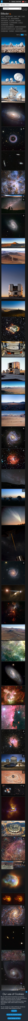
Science (13, 1)
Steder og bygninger (20, 26)
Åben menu (5, 5)
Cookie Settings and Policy (14, 1018)
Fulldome (11, 20)
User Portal (18, 1)
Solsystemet (19, 29)
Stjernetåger (4, 24)
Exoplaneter (4, 20)
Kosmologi (4, 18)
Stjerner (11, 31)
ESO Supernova (15, 18)
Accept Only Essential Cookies (14, 1014)
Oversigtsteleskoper (20, 31)
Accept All (14, 1010)
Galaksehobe (4, 22)
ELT (9, 18)
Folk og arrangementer (7, 26)
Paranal (11, 24)
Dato (26, 34)
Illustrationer (13, 22)
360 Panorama (9, 16)
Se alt (2, 16)
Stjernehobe (4, 31)
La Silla (20, 22)
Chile (23, 16)
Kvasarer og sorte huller (8, 29)
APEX (19, 16)
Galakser (17, 20)
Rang (22, 34)
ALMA (15, 16)
